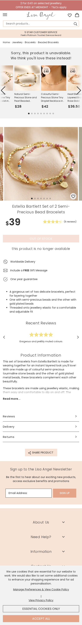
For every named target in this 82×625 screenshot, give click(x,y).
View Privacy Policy (41, 600)
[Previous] (5, 337)
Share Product (42, 452)
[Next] (76, 337)
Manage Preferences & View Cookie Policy (41, 589)
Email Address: (18, 493)
